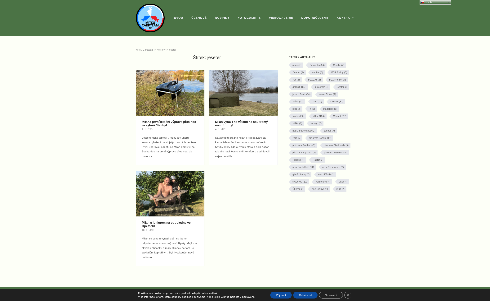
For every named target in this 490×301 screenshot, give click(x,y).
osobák (329, 130)
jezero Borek (301, 94)
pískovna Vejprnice (304, 152)
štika (340, 189)
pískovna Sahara (320, 138)
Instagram (321, 87)
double (317, 72)
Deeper (298, 72)
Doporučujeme (314, 17)
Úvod (178, 17)
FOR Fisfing (339, 72)
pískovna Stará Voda (336, 145)
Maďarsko (330, 109)
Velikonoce (322, 181)
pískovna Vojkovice (335, 152)
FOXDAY (314, 79)
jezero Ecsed (327, 94)
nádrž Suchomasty (303, 130)
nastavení (248, 296)
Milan (319, 116)
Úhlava (297, 189)
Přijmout (281, 295)
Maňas (298, 116)
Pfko (296, 138)
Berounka (317, 65)
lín (312, 109)
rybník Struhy (301, 174)
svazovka (299, 181)
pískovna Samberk (303, 145)
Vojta (343, 181)
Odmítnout (305, 295)
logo (296, 109)
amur (296, 65)
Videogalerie (281, 17)
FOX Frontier (337, 79)
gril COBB (299, 87)
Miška (297, 123)
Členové (199, 17)
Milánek (339, 116)
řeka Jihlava (320, 189)
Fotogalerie (249, 17)
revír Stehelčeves (333, 167)
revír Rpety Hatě (303, 167)
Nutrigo (316, 123)
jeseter (342, 87)
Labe (317, 101)
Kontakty (345, 17)
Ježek (297, 101)
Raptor (318, 160)
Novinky (222, 17)
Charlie (338, 65)
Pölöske (298, 160)
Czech (428, 2)
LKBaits (336, 101)
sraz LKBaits (326, 174)
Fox (296, 79)
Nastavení (331, 295)
